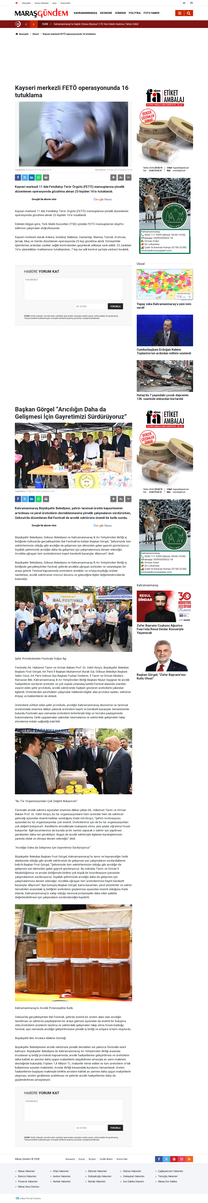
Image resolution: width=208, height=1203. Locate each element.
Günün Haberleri (42, 3)
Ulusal (35, 34)
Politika (135, 12)
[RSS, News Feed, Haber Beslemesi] (189, 1159)
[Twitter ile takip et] (166, 1159)
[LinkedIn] (32, 177)
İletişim (92, 1159)
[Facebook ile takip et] (159, 1159)
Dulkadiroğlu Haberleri (99, 1176)
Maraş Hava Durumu (28, 1186)
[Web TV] (184, 3)
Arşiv (54, 3)
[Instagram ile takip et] (181, 1159)
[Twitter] (25, 177)
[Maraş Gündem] (41, 13)
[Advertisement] (104, 61)
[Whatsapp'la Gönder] (38, 177)
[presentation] (26, 24)
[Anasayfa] (16, 3)
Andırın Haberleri (62, 1176)
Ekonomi (106, 12)
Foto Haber (151, 12)
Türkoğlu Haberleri (168, 1176)
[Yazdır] (46, 177)
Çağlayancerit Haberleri (170, 1171)
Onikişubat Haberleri (133, 1176)
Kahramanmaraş (85, 12)
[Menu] (179, 13)
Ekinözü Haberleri (27, 1176)
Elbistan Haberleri (97, 1171)
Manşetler (26, 3)
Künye (82, 1159)
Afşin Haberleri (61, 1171)
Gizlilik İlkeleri (106, 1159)
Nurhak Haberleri (62, 1181)
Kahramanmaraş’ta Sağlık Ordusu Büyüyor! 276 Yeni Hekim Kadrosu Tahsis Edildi (96, 24)
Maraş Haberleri (26, 1171)
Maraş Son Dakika (167, 1181)
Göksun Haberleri (132, 1171)
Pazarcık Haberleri (27, 1181)
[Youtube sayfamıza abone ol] (174, 1159)
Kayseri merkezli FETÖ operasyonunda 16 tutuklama (69, 34)
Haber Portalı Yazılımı (30, 1198)
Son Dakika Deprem (133, 1181)
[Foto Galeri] (191, 3)
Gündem (120, 12)
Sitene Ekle (65, 3)
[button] (113, 177)
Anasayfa (23, 34)
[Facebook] (18, 177)
